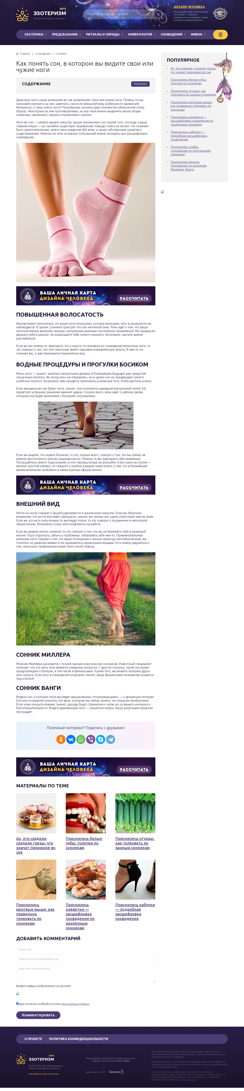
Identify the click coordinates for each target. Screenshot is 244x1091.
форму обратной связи (186, 1079)
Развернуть (140, 83)
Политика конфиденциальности (78, 1039)
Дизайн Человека (189, 7)
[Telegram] (110, 739)
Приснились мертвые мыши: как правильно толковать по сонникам (35, 914)
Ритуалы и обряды (103, 34)
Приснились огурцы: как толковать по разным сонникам (134, 843)
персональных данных (75, 1003)
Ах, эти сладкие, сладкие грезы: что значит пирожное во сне (35, 845)
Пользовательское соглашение (44, 1074)
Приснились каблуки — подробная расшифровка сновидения (135, 912)
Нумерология (140, 34)
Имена (196, 34)
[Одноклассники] (61, 739)
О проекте (33, 1039)
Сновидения (171, 34)
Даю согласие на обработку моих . (54, 1003)
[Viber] (90, 739)
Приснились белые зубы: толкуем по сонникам (84, 843)
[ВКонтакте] (70, 739)
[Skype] (100, 739)
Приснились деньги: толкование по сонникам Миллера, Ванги (189, 165)
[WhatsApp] (80, 739)
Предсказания (65, 34)
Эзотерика (33, 34)
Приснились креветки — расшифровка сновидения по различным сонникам (80, 916)
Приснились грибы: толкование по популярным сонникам (191, 150)
